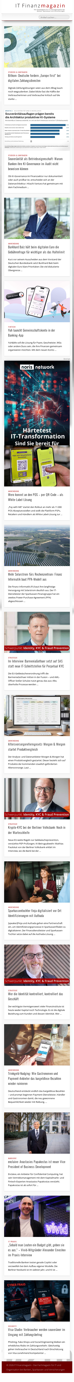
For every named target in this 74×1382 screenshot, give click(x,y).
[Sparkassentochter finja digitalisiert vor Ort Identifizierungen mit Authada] (37, 882)
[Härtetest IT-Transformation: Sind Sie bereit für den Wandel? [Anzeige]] (37, 407)
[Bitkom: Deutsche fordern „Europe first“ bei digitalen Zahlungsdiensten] (37, 47)
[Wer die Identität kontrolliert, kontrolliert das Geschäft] (37, 965)
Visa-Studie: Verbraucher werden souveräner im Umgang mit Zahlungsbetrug (36, 1331)
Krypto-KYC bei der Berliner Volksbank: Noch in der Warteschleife (36, 829)
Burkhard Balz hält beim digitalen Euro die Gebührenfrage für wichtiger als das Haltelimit (36, 248)
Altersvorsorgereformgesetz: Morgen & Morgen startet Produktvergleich (36, 745)
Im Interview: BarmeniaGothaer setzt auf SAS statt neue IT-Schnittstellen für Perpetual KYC (36, 662)
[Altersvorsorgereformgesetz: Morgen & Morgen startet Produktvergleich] (37, 715)
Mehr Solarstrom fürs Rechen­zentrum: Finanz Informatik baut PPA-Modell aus (35, 575)
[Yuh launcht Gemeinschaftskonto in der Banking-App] (37, 301)
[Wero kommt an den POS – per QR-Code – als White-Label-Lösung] (37, 466)
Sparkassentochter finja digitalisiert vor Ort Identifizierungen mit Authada (34, 912)
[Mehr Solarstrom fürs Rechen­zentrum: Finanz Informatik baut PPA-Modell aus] (37, 545)
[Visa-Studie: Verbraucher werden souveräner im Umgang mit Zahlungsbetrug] (37, 1301)
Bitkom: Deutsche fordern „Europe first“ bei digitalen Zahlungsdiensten (34, 77)
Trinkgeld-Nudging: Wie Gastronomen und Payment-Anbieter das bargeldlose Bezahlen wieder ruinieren (34, 1077)
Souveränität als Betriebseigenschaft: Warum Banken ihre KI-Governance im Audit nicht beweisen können (35, 163)
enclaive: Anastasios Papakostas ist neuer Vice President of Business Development (36, 1163)
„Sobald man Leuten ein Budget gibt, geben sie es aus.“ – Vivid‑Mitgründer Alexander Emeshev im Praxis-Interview (37, 1249)
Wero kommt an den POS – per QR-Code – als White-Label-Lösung (35, 496)
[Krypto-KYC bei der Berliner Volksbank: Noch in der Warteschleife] (37, 798)
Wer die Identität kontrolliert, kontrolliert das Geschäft (35, 995)
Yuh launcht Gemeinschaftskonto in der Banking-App (31, 331)
